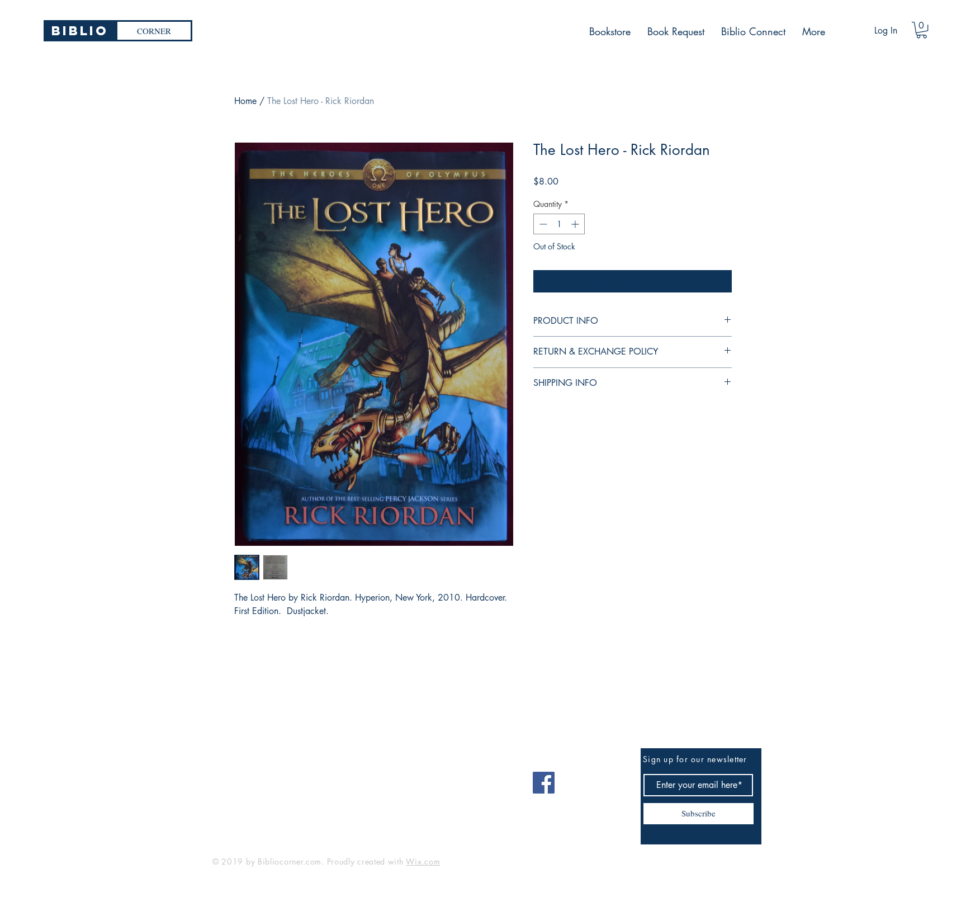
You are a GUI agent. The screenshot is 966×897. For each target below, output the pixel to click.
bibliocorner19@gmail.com (267, 778)
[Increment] (576, 224)
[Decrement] (542, 224)
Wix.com (423, 861)
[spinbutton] (559, 224)
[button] (921, 30)
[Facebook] (544, 783)
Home (245, 101)
